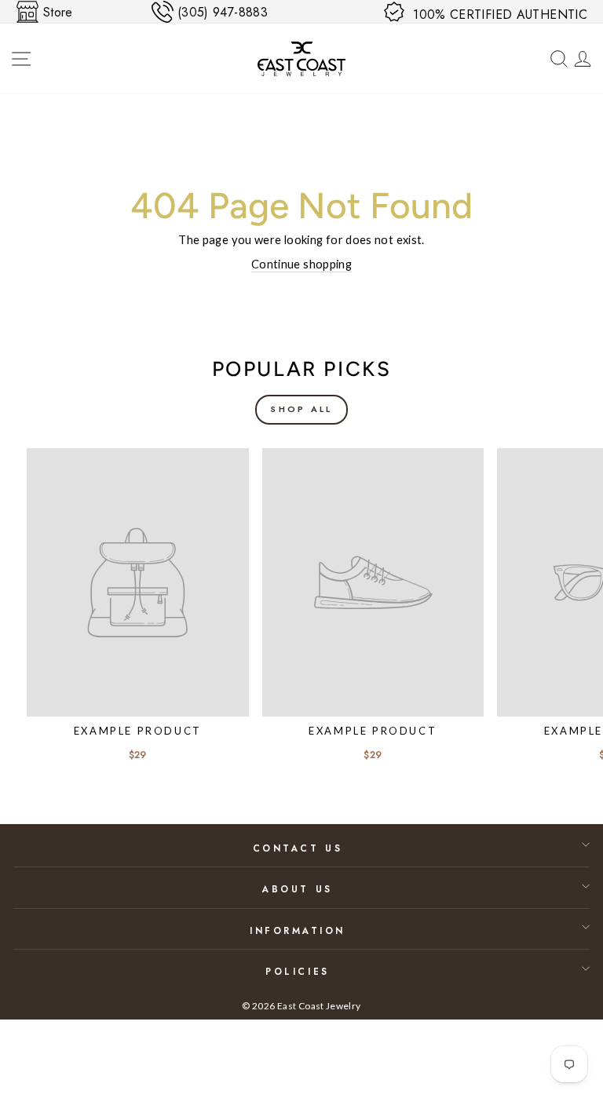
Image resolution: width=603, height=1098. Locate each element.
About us (297, 889)
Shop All (301, 409)
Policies (297, 971)
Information (297, 930)
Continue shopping (301, 264)
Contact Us (297, 848)
